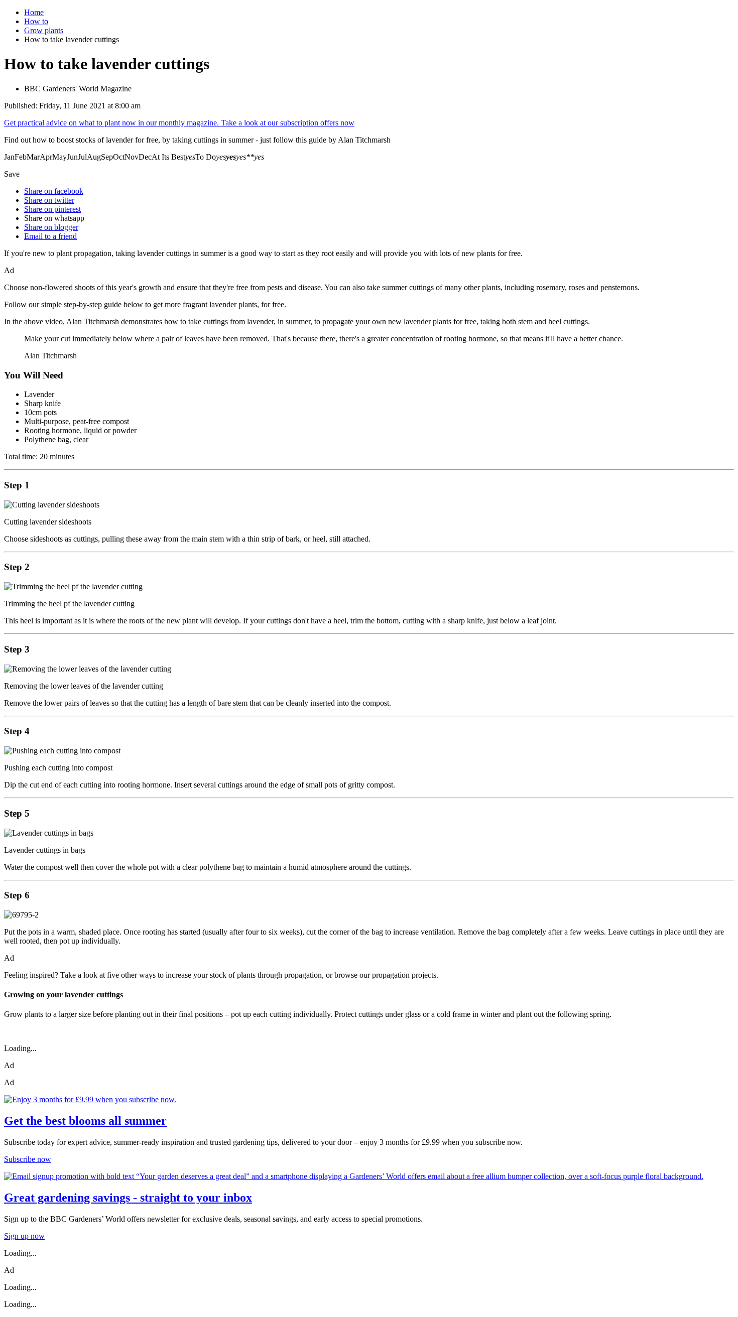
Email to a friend (50, 236)
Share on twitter (49, 200)
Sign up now (24, 1236)
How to (36, 21)
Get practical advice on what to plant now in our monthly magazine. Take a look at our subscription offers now (179, 122)
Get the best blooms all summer (85, 1120)
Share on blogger (51, 227)
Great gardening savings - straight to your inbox (128, 1197)
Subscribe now (27, 1159)
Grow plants (43, 30)
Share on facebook (53, 191)
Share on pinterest (52, 209)
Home (34, 12)
